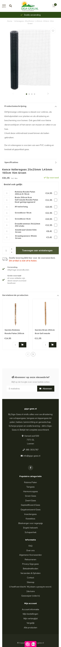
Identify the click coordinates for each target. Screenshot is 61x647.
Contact (30, 577)
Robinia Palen (30, 482)
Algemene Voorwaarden (30, 555)
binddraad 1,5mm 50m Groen (26, 231)
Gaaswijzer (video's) (30, 596)
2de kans (30, 591)
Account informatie (30, 609)
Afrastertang (21, 207)
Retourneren (30, 559)
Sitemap (30, 582)
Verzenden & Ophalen (30, 573)
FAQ (30, 546)
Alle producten (30, 627)
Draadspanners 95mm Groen (26, 237)
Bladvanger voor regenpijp (30, 523)
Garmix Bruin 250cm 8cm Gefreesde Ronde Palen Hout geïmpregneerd (45, 335)
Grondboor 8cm (23, 219)
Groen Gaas (30, 496)
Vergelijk (30, 623)
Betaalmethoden (30, 568)
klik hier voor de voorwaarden (39, 258)
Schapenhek (30, 532)
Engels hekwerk (30, 527)
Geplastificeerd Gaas (30, 505)
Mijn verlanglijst (31, 618)
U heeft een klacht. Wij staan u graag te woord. (30, 586)
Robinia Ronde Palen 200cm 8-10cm (25, 193)
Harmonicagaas (30, 491)
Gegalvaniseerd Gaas (31, 509)
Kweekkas (30, 518)
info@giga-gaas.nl (31, 456)
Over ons (30, 550)
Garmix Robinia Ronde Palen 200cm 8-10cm (14, 333)
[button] (13, 94)
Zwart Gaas (30, 500)
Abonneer (47, 388)
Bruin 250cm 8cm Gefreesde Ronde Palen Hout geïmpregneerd (26, 200)
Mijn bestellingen (30, 614)
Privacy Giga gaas (30, 564)
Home (9, 21)
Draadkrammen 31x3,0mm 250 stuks (27, 225)
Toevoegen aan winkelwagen (37, 250)
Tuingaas (31, 487)
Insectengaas (30, 514)
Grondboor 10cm (23, 213)
